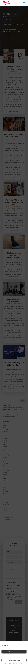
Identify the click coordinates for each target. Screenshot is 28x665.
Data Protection (8, 663)
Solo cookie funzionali (14, 656)
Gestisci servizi (14, 648)
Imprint (21, 663)
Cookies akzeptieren (14, 652)
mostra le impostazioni (14, 660)
